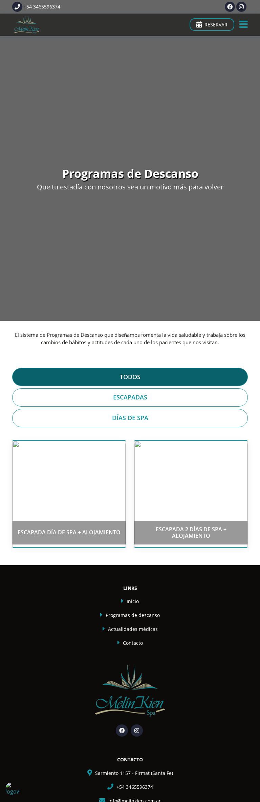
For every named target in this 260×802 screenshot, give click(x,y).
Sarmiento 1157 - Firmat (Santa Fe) (134, 773)
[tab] (130, 377)
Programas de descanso (133, 615)
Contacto (133, 643)
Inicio (133, 601)
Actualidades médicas (133, 629)
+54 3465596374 (134, 787)
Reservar (216, 24)
